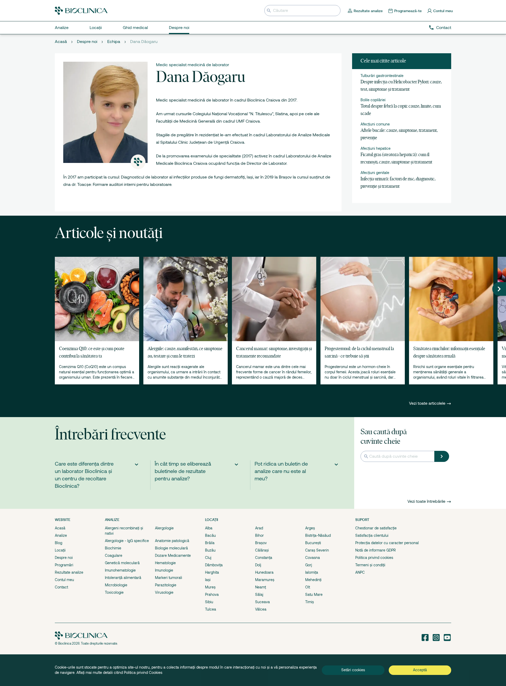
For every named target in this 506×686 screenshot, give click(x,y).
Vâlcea (260, 609)
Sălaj (259, 594)
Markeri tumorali (168, 578)
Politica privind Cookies (143, 672)
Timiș (309, 602)
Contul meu (64, 580)
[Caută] (441, 456)
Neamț (260, 587)
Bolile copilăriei (373, 100)
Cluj (208, 557)
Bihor (259, 535)
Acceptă (420, 670)
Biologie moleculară (171, 548)
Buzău (210, 550)
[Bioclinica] (81, 11)
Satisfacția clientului (371, 535)
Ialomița (311, 572)
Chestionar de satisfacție (376, 528)
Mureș (210, 587)
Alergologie (164, 528)
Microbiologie (116, 585)
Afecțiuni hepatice (376, 148)
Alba (208, 528)
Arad (259, 528)
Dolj (258, 565)
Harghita (212, 572)
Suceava (262, 602)
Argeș (310, 528)
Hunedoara (264, 572)
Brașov (261, 543)
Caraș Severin (317, 550)
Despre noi (87, 41)
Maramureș (264, 580)
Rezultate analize (69, 572)
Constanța (263, 557)
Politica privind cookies (374, 557)
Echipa (113, 41)
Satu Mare (314, 594)
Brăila (210, 543)
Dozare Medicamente (173, 555)
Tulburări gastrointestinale (382, 76)
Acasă (61, 41)
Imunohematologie (120, 570)
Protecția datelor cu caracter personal (387, 543)
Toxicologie (114, 592)
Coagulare (113, 555)
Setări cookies (353, 670)
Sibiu (209, 602)
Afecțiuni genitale (375, 173)
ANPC (360, 572)
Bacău (210, 535)
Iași (208, 580)
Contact (443, 27)
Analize (61, 535)
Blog (58, 543)
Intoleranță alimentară (123, 578)
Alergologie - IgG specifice (127, 541)
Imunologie (164, 570)
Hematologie (165, 563)
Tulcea (210, 609)
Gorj (308, 565)
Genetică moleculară (122, 563)
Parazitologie (165, 585)
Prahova (212, 594)
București (313, 543)
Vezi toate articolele (427, 403)
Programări (64, 565)
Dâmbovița (214, 565)
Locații (60, 550)
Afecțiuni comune (375, 124)
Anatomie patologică (172, 541)
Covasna (312, 557)
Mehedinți (313, 580)
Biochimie (113, 548)
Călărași (262, 550)
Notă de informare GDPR (375, 550)
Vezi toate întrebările (426, 501)
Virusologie (164, 592)
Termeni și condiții (370, 565)
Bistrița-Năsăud (318, 535)
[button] (499, 289)
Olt (307, 587)
